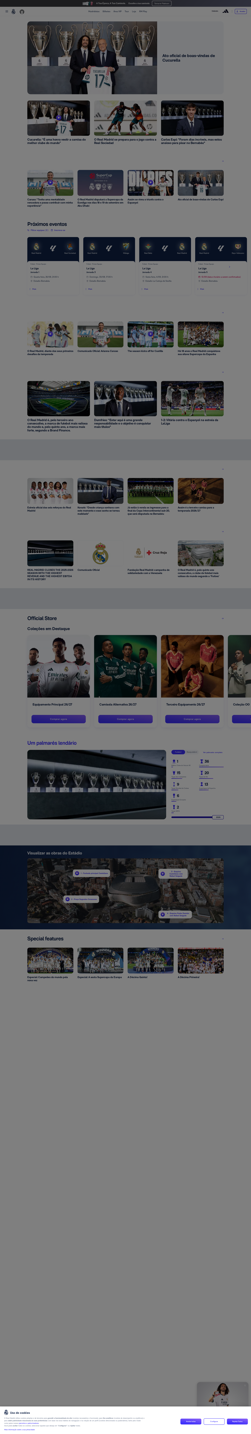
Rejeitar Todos (237, 1421)
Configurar (214, 1421)
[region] (125, 1420)
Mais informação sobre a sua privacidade (19, 1430)
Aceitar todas (191, 1421)
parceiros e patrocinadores (29, 1423)
